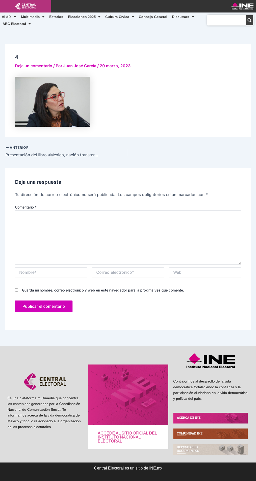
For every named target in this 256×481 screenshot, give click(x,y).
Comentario (25, 207)
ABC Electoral (14, 24)
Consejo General (153, 17)
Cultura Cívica (117, 17)
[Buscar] (249, 20)
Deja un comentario (33, 65)
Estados (56, 17)
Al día (7, 17)
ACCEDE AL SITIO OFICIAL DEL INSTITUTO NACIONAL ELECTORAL (127, 437)
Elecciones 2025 (82, 17)
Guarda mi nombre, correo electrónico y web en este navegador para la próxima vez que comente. (103, 290)
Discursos (180, 17)
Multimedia (30, 17)
